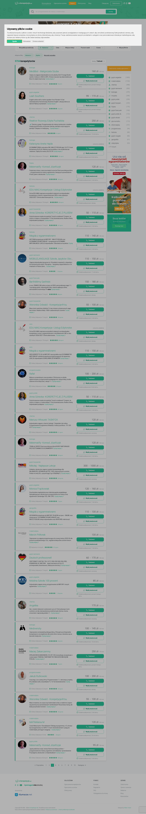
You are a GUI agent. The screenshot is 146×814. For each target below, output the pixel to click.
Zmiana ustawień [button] (38, 41)
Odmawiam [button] (27, 41)
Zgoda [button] (14, 41)
